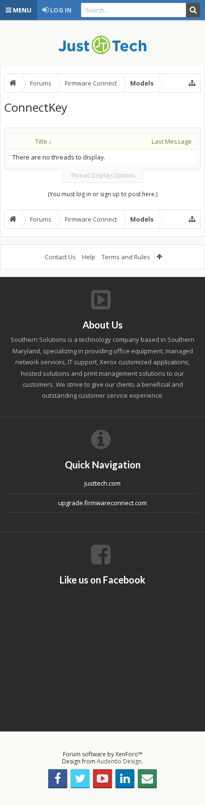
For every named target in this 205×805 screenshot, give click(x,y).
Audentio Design (119, 761)
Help (88, 257)
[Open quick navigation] (192, 83)
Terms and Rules (126, 257)
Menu (21, 10)
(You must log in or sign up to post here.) (102, 194)
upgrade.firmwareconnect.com (102, 502)
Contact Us (60, 257)
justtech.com (102, 483)
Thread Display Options (103, 175)
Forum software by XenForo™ (103, 754)
